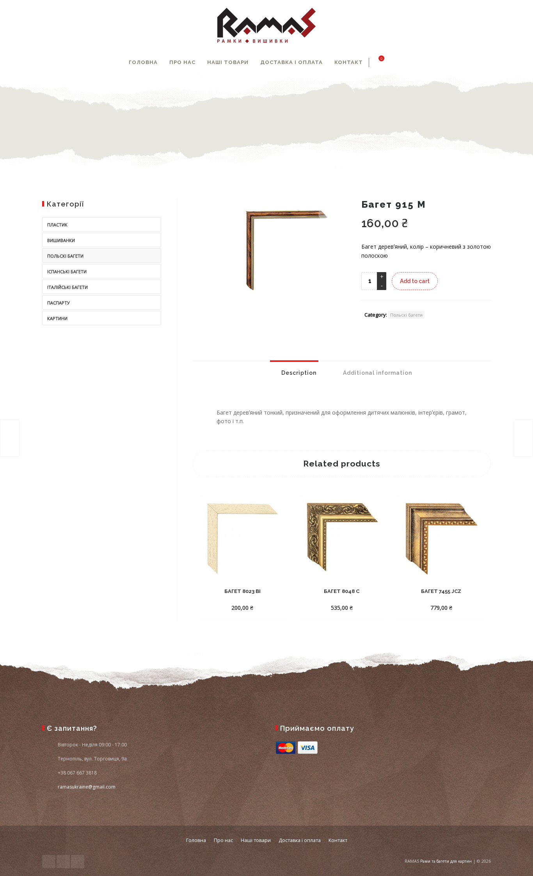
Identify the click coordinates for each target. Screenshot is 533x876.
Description (298, 373)
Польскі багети (406, 315)
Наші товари (228, 62)
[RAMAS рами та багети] (266, 25)
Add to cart (415, 281)
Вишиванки (61, 240)
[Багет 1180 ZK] (523, 438)
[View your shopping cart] (377, 62)
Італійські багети (67, 287)
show (403, 62)
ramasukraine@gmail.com (86, 786)
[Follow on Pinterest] (77, 861)
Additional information (376, 373)
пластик (57, 225)
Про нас (182, 62)
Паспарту (58, 303)
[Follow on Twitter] (63, 861)
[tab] (294, 372)
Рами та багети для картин (446, 861)
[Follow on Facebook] (48, 861)
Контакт (348, 62)
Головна (143, 62)
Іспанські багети (67, 271)
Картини (57, 318)
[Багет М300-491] (10, 438)
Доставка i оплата (291, 62)
